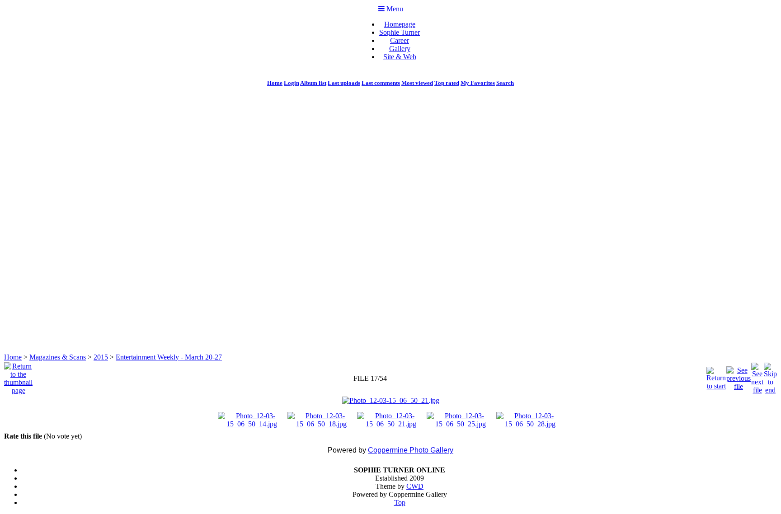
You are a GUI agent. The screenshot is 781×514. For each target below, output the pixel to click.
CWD (414, 486)
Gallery (399, 48)
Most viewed (417, 82)
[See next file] (757, 376)
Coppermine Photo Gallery (410, 450)
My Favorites (478, 82)
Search (505, 82)
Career (399, 40)
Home (274, 82)
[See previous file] (738, 376)
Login (291, 82)
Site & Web (399, 57)
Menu (394, 9)
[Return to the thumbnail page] (18, 376)
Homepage (399, 24)
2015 (101, 357)
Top (399, 502)
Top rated (446, 82)
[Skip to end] (770, 376)
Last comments (381, 82)
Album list (313, 82)
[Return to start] (716, 376)
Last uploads (344, 82)
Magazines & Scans (57, 357)
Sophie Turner (399, 32)
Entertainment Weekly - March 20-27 (169, 357)
